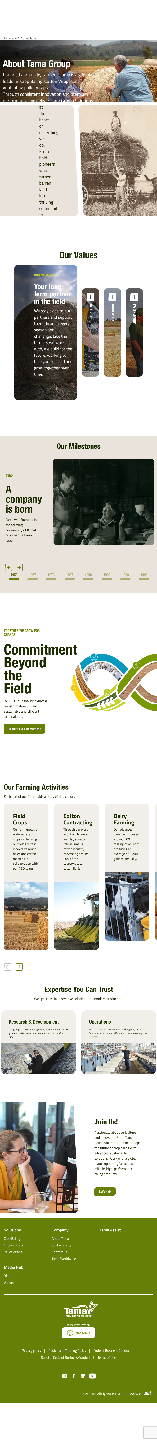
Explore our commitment (24, 728)
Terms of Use (107, 1357)
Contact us (59, 1252)
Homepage (10, 38)
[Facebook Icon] (73, 1376)
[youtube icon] (92, 1376)
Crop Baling (12, 1238)
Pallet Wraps (13, 1252)
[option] (78, 506)
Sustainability (61, 1245)
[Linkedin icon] (83, 1376)
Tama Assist (110, 1230)
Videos (9, 1282)
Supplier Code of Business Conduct (65, 1357)
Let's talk (105, 1191)
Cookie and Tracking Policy (67, 1350)
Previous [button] (8, 568)
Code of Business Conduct (112, 1350)
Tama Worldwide (64, 1258)
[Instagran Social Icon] (64, 1376)
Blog (7, 1275)
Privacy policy (31, 1350)
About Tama (60, 1238)
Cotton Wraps (14, 1245)
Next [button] (19, 568)
